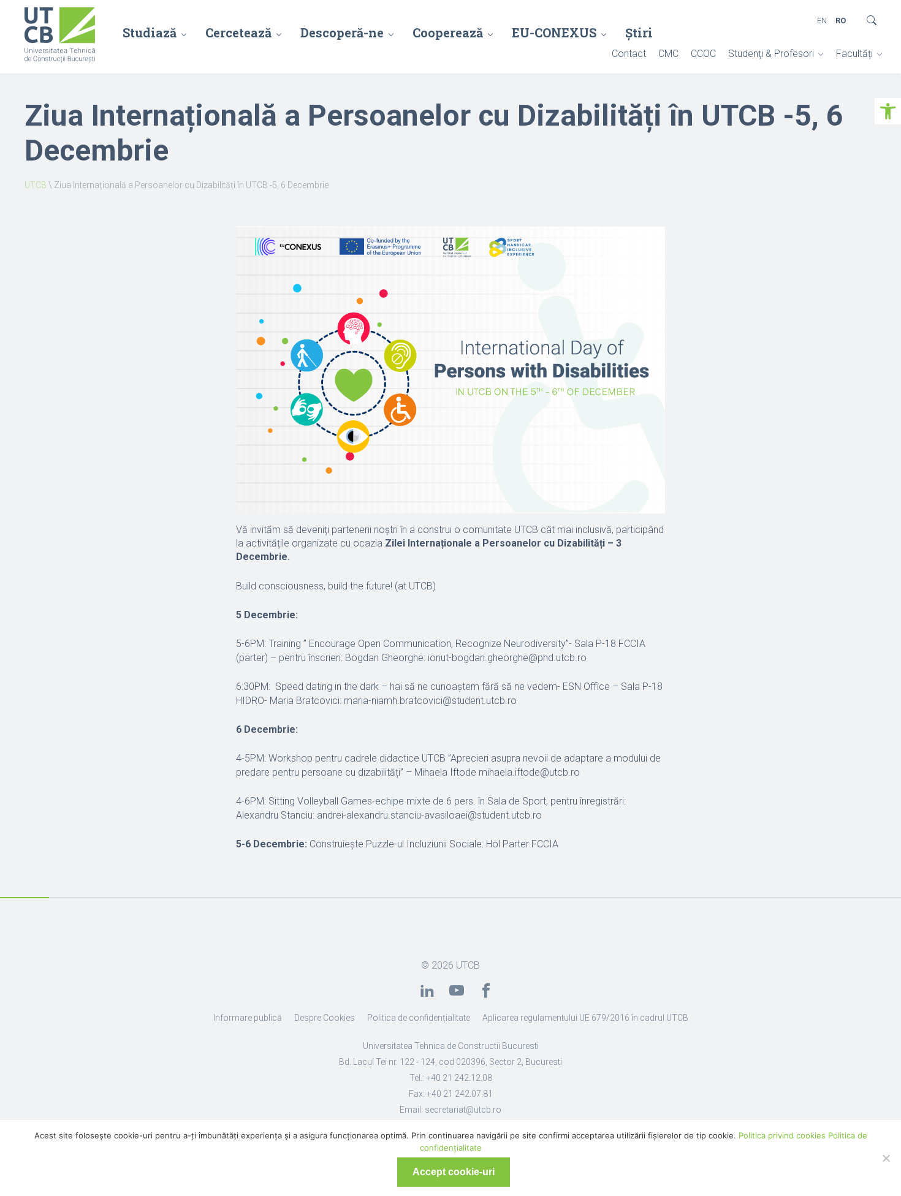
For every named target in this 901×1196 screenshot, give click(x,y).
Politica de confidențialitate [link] (418, 1018)
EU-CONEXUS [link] (554, 32)
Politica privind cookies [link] (782, 1135)
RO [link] (840, 20)
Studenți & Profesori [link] (771, 53)
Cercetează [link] (238, 32)
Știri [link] (639, 32)
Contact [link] (629, 53)
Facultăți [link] (854, 53)
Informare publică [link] (247, 1018)
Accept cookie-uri (453, 1172)
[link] (888, 111)
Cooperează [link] (447, 32)
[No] (886, 1158)
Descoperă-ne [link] (342, 32)
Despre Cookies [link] (324, 1018)
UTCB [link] (36, 185)
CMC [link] (668, 53)
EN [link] (822, 20)
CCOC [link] (703, 53)
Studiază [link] (150, 32)
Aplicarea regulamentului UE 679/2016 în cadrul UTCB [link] (585, 1018)
